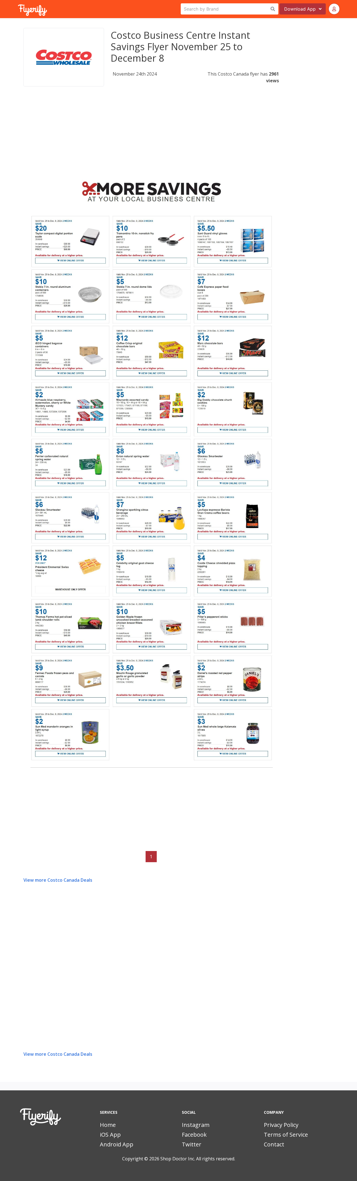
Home (108, 1125)
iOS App (110, 1134)
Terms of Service (286, 1134)
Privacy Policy (281, 1125)
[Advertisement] (151, 138)
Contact (274, 1144)
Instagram (195, 1125)
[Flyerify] (18, 9)
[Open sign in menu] (334, 9)
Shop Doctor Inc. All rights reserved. (197, 1159)
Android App (116, 1144)
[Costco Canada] (63, 57)
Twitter (191, 1144)
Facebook (194, 1134)
